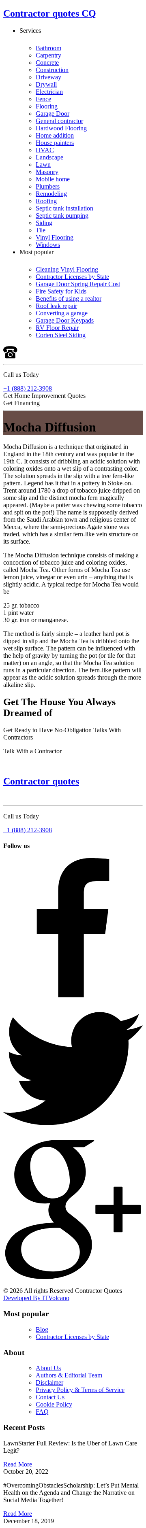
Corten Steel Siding (61, 335)
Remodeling (51, 193)
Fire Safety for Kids (61, 291)
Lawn (43, 164)
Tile (40, 230)
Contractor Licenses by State (72, 276)
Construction (52, 69)
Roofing (46, 201)
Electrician (49, 91)
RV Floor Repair (57, 327)
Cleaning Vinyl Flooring (67, 269)
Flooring (47, 106)
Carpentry (48, 55)
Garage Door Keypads (65, 320)
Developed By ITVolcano (36, 1297)
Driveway (48, 77)
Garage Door (52, 113)
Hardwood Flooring (61, 128)
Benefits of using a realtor (68, 298)
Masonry (47, 171)
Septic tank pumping (62, 215)
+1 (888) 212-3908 (27, 388)
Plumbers (48, 186)
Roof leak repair (56, 305)
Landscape (49, 157)
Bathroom (48, 48)
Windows (48, 244)
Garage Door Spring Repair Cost (78, 284)
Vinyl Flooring (54, 237)
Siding (44, 222)
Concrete (47, 62)
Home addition (55, 135)
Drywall (46, 84)
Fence (43, 99)
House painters (55, 142)
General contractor (59, 120)
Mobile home (53, 179)
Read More (17, 1464)
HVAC (45, 150)
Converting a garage (62, 313)
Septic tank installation (64, 208)
